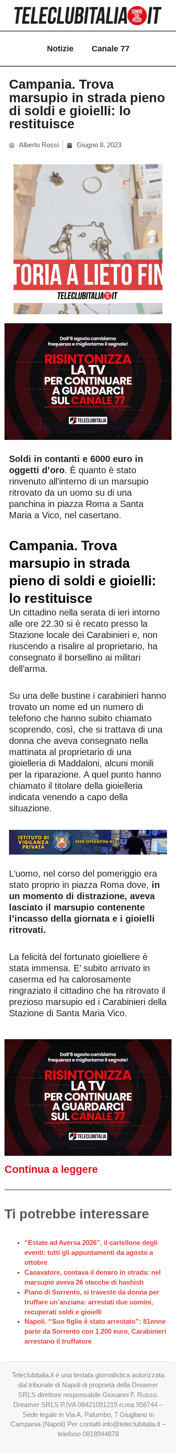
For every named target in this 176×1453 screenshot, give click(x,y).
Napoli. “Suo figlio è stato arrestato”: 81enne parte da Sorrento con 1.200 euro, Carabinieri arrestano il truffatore (95, 1331)
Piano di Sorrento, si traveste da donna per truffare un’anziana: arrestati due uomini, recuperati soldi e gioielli (91, 1302)
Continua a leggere (51, 1169)
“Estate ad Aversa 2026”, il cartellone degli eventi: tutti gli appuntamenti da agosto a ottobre (90, 1252)
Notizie (60, 48)
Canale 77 (111, 48)
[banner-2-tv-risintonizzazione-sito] (88, 381)
